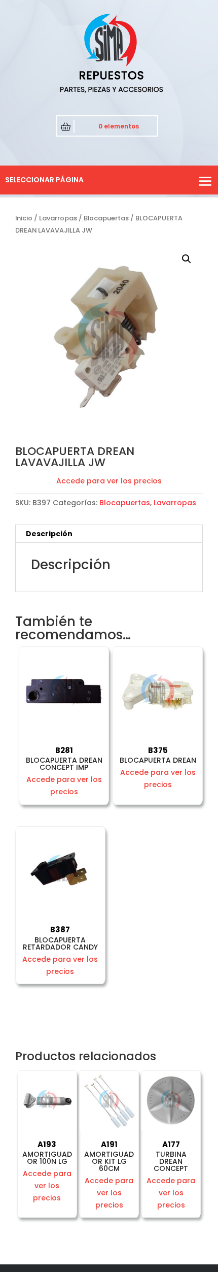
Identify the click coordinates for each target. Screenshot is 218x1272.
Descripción (49, 534)
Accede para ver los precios (109, 481)
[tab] (109, 534)
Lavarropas (58, 218)
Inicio (23, 218)
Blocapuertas (106, 218)
